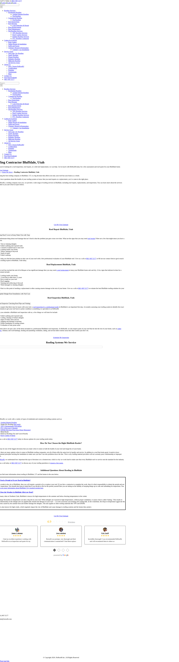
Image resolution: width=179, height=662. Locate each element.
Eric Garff (105, 533)
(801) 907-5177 (16, 1)
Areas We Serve (7, 172)
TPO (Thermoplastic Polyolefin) (11, 426)
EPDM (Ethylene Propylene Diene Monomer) (16, 430)
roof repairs (91, 238)
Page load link (4, 661)
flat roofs (17, 424)
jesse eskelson (61, 533)
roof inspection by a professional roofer (46, 307)
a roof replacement (63, 270)
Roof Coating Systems (8, 435)
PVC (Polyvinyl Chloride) (9, 428)
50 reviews (71, 522)
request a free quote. (56, 463)
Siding (12, 581)
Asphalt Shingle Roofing (9, 422)
